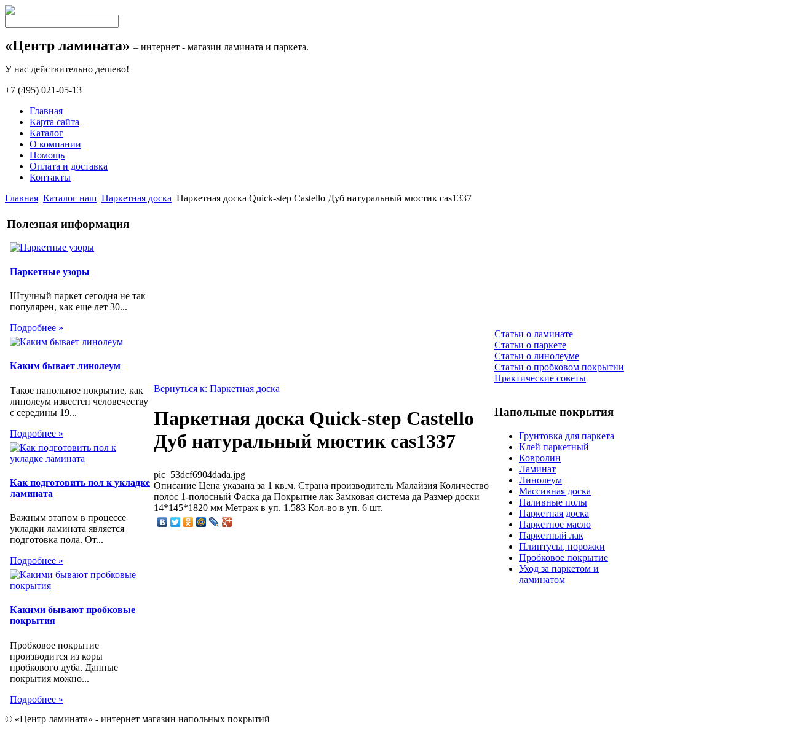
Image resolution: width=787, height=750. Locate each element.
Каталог (46, 133)
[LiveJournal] (214, 522)
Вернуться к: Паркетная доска (217, 388)
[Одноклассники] (188, 522)
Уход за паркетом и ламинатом (559, 574)
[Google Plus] (227, 522)
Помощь (47, 155)
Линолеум (540, 480)
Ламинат (537, 469)
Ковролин (540, 458)
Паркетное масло (555, 524)
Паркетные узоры (50, 272)
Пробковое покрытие (563, 557)
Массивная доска (555, 491)
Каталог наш (70, 198)
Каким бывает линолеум (65, 366)
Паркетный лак (551, 535)
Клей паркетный (554, 447)
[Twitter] (175, 522)
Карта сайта (54, 122)
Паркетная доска (136, 198)
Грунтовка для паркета (566, 436)
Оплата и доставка (69, 166)
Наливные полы (553, 502)
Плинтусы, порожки (562, 546)
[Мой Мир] (201, 522)
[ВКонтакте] (162, 522)
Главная (46, 111)
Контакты (50, 177)
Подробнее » (36, 327)
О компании (55, 144)
